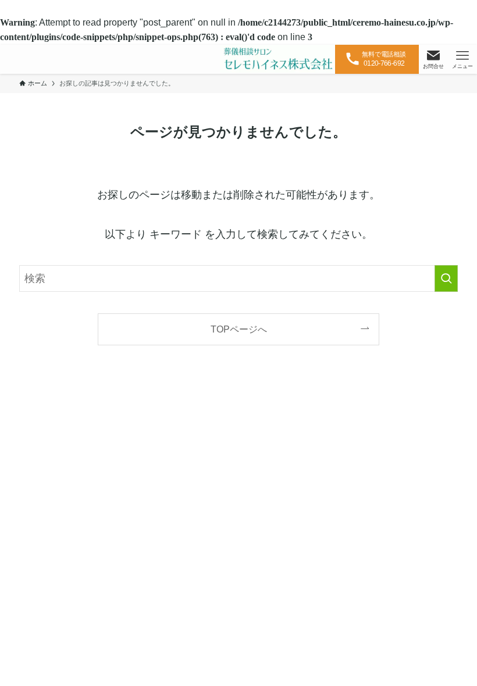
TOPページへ (239, 329)
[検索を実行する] (446, 278)
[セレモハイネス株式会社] (277, 59)
